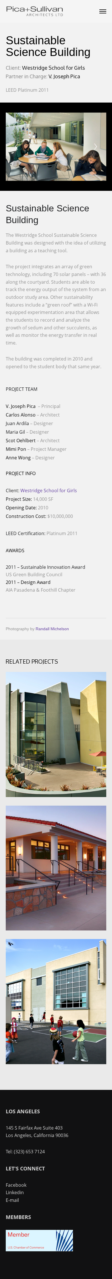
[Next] (95, 146)
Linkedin (15, 1192)
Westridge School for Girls (48, 490)
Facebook (16, 1185)
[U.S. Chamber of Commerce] (39, 1249)
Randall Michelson (52, 629)
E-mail (12, 1200)
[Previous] (16, 146)
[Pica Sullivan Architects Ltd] (34, 11)
